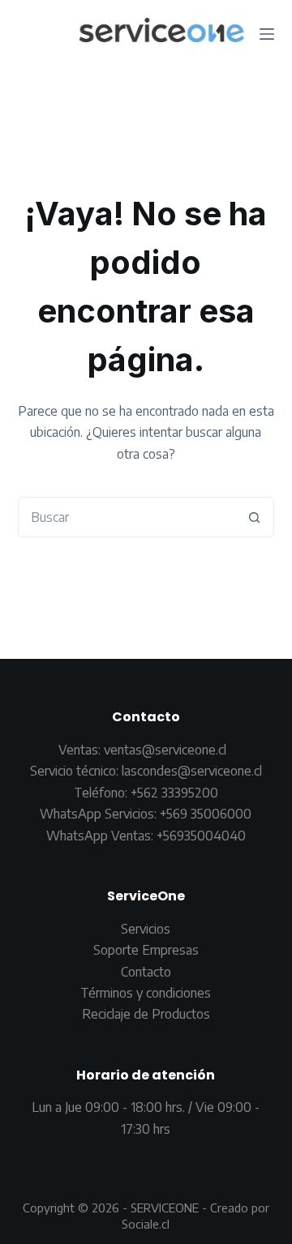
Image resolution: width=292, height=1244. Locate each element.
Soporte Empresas (146, 950)
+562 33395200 (174, 792)
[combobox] (127, 517)
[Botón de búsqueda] (253, 517)
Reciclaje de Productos (146, 1014)
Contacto (146, 972)
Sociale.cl (146, 1223)
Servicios (145, 929)
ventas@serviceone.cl (165, 750)
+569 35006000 (205, 814)
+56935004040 (201, 835)
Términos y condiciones (145, 993)
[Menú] (267, 34)
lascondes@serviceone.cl (190, 771)
